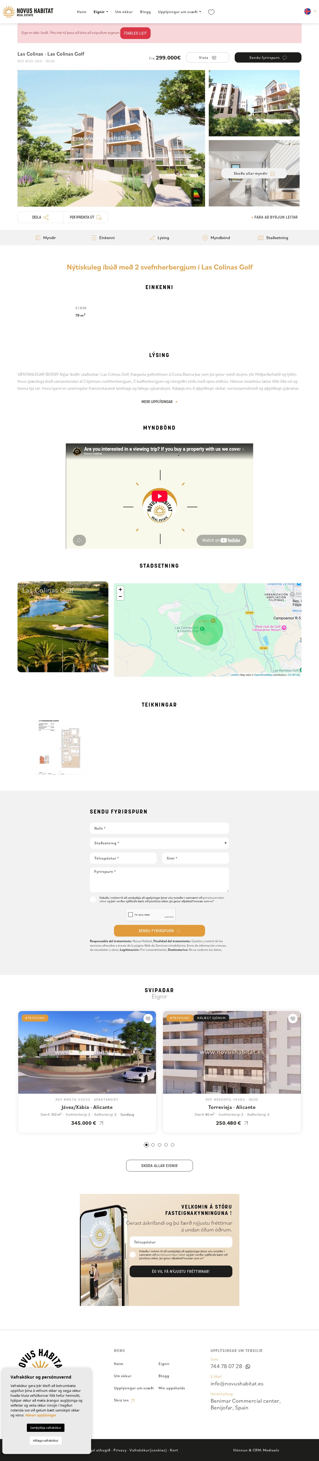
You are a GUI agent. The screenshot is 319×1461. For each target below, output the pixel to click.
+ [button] (120, 589)
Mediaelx (271, 1450)
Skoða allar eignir (159, 1166)
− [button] (120, 596)
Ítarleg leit (135, 33)
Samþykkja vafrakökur (45, 1428)
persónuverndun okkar (171, 1255)
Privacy (120, 1450)
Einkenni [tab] (106, 237)
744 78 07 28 (226, 1366)
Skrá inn (122, 1400)
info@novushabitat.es (237, 1383)
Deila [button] (37, 217)
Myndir (49, 237)
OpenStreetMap (263, 674)
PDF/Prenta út (82, 217)
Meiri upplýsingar (158, 402)
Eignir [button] (99, 11)
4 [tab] (166, 1144)
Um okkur (124, 11)
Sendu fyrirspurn (157, 931)
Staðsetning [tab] (276, 237)
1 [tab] (146, 1144)
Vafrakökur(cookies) (148, 1450)
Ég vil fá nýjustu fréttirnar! (181, 1272)
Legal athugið (98, 1450)
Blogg (145, 11)
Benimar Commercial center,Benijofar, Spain (246, 1404)
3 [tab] (159, 1144)
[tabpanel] (87, 1071)
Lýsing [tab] (163, 237)
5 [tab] (172, 1144)
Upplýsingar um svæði (178, 11)
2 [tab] (153, 1144)
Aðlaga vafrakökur (45, 1440)
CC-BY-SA (294, 674)
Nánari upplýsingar (40, 1415)
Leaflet (234, 674)
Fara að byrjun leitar (275, 217)
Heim (81, 11)
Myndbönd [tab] (220, 237)
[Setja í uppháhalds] (148, 1018)
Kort (174, 1450)
